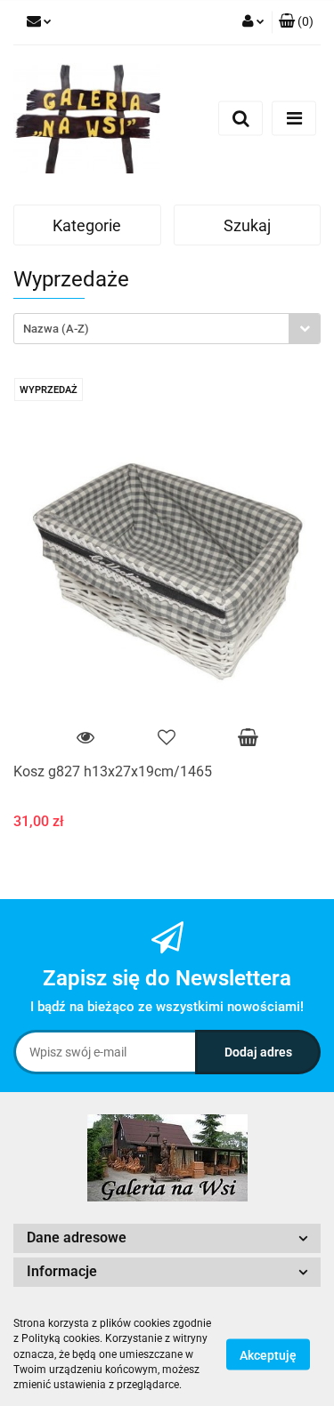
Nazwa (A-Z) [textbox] (56, 328)
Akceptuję (268, 1355)
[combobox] (167, 328)
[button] (296, 22)
